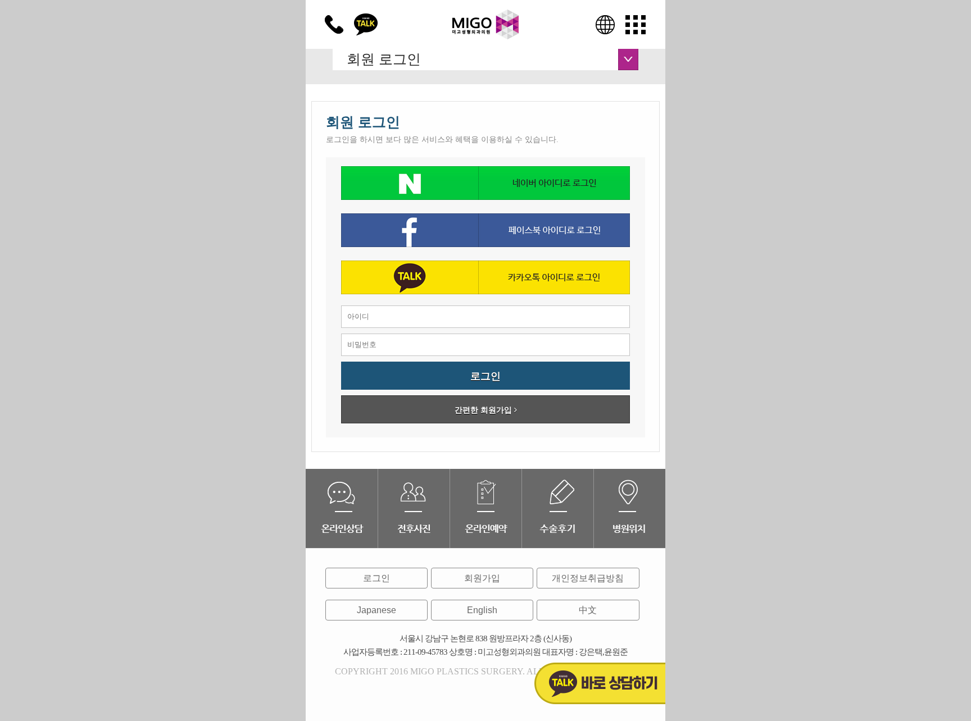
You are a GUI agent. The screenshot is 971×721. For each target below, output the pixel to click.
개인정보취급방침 (588, 578)
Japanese (376, 610)
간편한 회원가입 (484, 409)
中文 (588, 610)
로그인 (376, 578)
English (482, 610)
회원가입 (482, 578)
